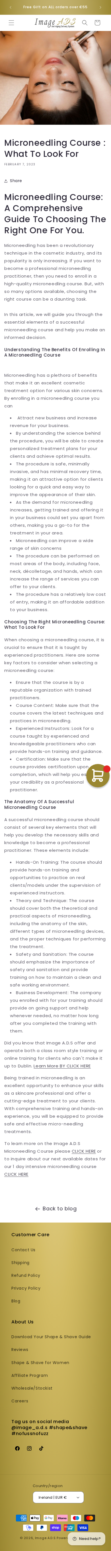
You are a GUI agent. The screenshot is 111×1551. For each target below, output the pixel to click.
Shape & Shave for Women (40, 1362)
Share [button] (16, 181)
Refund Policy (25, 1275)
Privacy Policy (25, 1288)
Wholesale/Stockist (32, 1388)
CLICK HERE (84, 1151)
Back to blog (60, 1208)
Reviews (19, 1349)
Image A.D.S (45, 1538)
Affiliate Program (29, 1375)
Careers (19, 1401)
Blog (15, 1301)
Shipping (20, 1262)
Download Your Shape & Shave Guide (51, 1337)
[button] (11, 22)
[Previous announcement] (10, 7)
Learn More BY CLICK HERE (62, 1066)
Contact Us (23, 1250)
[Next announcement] (100, 7)
